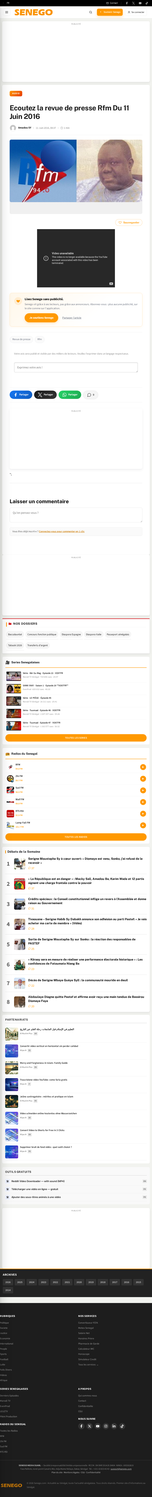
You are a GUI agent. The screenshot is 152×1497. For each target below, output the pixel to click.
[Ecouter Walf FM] (143, 802)
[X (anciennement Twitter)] (133, 3)
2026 (8, 1282)
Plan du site (57, 1472)
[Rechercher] (90, 12)
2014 (8, 1290)
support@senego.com (121, 1469)
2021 (67, 1282)
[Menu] (6, 12)
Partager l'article (71, 317)
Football (4, 1359)
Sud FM (3, 1446)
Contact (82, 1401)
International (6, 1343)
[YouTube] (140, 3)
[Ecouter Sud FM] (143, 790)
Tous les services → (88, 1364)
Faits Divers (6, 1369)
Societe (4, 1328)
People (3, 1349)
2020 (79, 1282)
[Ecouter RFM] (143, 767)
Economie (5, 1338)
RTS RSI (3, 1452)
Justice (3, 1333)
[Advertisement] (76, 53)
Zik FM (3, 1441)
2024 (31, 1282)
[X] (89, 1426)
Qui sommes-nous (87, 1395)
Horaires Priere (86, 1338)
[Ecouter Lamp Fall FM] (143, 825)
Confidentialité (93, 1472)
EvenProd (5, 1406)
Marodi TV (5, 1401)
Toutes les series (76, 738)
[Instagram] (106, 1426)
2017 (114, 1282)
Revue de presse (21, 339)
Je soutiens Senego (41, 318)
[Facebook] (127, 3)
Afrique (3, 1380)
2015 (138, 1282)
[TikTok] (147, 3)
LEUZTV (4, 1411)
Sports (3, 1354)
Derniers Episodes (9, 1395)
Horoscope (84, 1354)
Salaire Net (84, 1333)
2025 (19, 1282)
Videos (3, 1375)
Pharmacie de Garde (88, 1343)
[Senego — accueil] (34, 12)
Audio (16, 93)
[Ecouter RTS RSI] (143, 814)
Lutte (2, 1364)
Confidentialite (85, 1406)
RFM (2, 1436)
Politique (4, 1322)
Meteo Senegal (86, 1328)
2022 (55, 1282)
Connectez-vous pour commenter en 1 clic (62, 531)
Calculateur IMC (86, 1349)
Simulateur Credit (87, 1359)
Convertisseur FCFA (88, 1322)
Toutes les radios (76, 837)
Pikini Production (8, 1416)
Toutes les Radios (9, 1430)
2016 (126, 1282)
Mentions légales (72, 1472)
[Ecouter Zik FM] (143, 779)
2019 (91, 1282)
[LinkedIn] (114, 1426)
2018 (102, 1282)
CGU (80, 1411)
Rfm (39, 339)
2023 (43, 1282)
